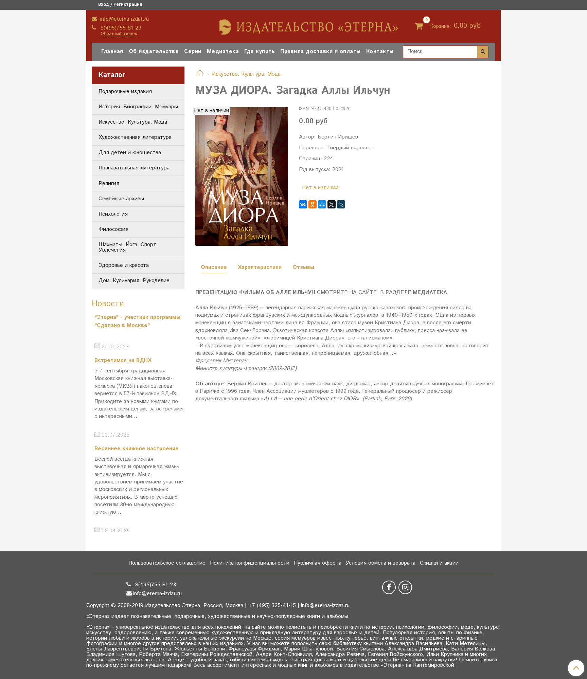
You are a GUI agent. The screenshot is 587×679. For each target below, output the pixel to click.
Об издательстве (154, 51)
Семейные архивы (121, 199)
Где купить (259, 51)
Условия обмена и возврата (380, 563)
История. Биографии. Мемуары (138, 107)
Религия (109, 183)
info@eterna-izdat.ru (124, 19)
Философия (113, 229)
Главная (112, 51)
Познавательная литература (134, 168)
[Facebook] (389, 587)
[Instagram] (405, 587)
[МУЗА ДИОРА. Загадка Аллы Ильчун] (241, 176)
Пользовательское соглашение (167, 563)
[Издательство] (309, 24)
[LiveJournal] (341, 204)
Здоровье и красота (124, 265)
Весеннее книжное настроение (136, 449)
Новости (108, 304)
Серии (192, 51)
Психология (113, 214)
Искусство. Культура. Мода (246, 74)
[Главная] (200, 74)
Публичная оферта (317, 563)
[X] (331, 204)
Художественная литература (135, 137)
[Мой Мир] (322, 204)
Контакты (380, 51)
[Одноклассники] (312, 204)
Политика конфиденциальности (249, 563)
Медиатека (223, 51)
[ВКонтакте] (303, 204)
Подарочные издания (125, 91)
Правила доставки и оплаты (320, 51)
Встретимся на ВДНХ (123, 360)
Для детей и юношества (130, 153)
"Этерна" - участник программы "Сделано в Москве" (137, 321)
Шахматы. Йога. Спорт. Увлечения (128, 247)
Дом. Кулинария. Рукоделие (134, 281)
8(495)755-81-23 (120, 28)
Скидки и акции (439, 563)
